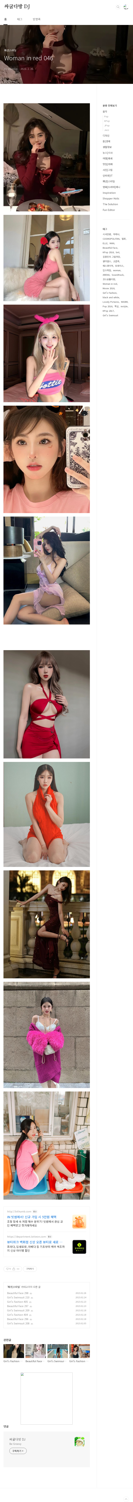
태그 (19, 19)
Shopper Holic (111, 198)
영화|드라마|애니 (111, 187)
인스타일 (107, 270)
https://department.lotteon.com (26, 1236)
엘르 (124, 238)
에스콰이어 (108, 265)
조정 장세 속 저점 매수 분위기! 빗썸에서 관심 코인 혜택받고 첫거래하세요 (35, 1223)
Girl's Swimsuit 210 (18, 1297)
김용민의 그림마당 (111, 256)
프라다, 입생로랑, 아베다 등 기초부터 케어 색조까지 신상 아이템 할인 (36, 1248)
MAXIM (124, 301)
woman (117, 270)
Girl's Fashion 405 (17, 1301)
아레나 (116, 234)
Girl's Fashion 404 (17, 1314)
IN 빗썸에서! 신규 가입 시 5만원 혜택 (31, 1217)
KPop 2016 (108, 252)
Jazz (106, 130)
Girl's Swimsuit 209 (18, 1310)
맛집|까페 (108, 164)
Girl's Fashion (110, 292)
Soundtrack (118, 274)
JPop (107, 125)
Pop (106, 116)
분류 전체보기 (110, 105)
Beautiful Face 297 (17, 1306)
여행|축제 (108, 158)
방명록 (37, 19)
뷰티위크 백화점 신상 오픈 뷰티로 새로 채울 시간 (36, 1242)
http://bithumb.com (19, 1211)
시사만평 (107, 234)
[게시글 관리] (18, 1269)
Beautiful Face (110, 247)
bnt (117, 252)
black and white (111, 297)
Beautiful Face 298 (17, 1293)
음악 (105, 111)
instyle (124, 306)
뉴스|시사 (108, 152)
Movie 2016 (108, 288)
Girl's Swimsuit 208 (18, 1323)
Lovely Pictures (111, 301)
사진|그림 (108, 170)
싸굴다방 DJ (17, 6)
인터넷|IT (108, 175)
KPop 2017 (108, 310)
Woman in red (110, 283)
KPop (107, 121)
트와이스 (119, 265)
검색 (118, 7)
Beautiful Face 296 (17, 1319)
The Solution (110, 204)
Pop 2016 (107, 306)
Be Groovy (15, 1444)
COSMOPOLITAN (111, 238)
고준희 (116, 261)
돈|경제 (106, 141)
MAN (112, 243)
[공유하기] (14, 1269)
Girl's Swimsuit (110, 315)
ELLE (105, 243)
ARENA (106, 274)
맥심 (116, 306)
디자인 (106, 135)
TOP (126, 1499)
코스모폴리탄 (109, 279)
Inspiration (109, 192)
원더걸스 (107, 261)
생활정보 (107, 147)
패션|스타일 (14, 1287)
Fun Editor (109, 210)
